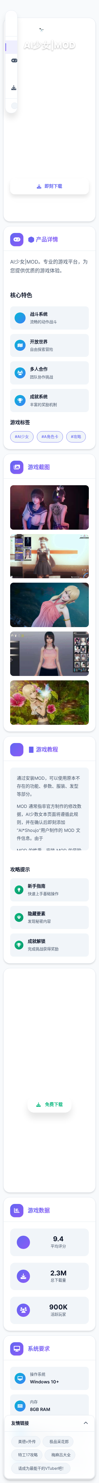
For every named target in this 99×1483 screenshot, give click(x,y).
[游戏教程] (11, 74)
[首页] (11, 47)
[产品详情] (11, 60)
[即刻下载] (11, 87)
